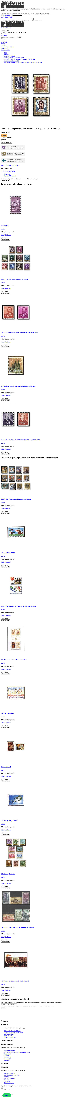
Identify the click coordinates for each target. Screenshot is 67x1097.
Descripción (7, 174)
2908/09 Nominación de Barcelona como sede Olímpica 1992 (18, 606)
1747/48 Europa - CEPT (8, 552)
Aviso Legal (7, 1057)
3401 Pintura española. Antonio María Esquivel (15, 981)
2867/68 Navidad (6, 767)
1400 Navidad (5, 225)
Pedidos (6, 1076)
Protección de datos (9, 1050)
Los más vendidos (9, 1034)
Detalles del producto (10, 176)
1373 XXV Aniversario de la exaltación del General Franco (18, 386)
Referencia (4, 180)
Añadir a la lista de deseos (10, 165)
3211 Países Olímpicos (7, 713)
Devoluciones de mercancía (11, 1075)
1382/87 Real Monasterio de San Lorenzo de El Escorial (17, 927)
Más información (6, 15)
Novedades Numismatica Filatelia (13, 1032)
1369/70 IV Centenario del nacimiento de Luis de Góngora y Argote (20, 439)
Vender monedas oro (10, 1037)
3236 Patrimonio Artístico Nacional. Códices (14, 659)
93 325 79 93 (38, 20)
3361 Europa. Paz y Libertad (9, 820)
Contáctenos (7, 1058)
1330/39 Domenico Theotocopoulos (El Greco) (14, 279)
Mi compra (4, 35)
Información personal (10, 1073)
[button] (33, 28)
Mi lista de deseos (9, 1083)
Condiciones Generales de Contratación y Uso (17, 1052)
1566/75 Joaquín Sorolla (8, 874)
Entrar (2, 235)
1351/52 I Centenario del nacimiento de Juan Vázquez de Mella (19, 332)
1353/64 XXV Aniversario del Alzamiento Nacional (16, 499)
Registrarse (12, 171)
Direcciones (7, 1080)
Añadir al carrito (6, 142)
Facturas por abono (9, 1078)
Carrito (3, 17)
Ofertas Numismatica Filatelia (12, 1031)
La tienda (6, 1060)
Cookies (6, 1055)
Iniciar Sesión (8, 17)
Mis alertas (7, 1081)
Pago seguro (7, 1054)
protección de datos (24, 1017)
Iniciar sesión (4, 171)
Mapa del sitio (8, 1035)
